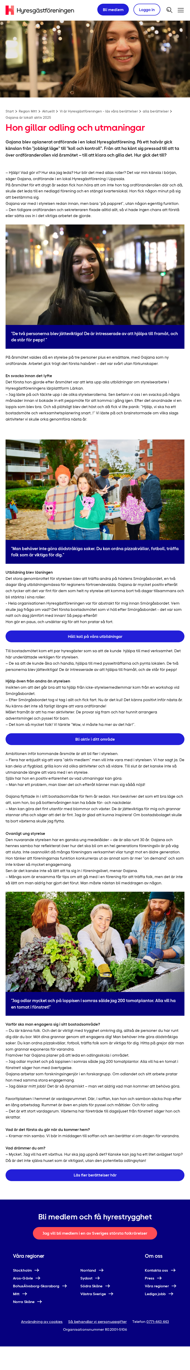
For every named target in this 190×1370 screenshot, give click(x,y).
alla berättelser (156, 111)
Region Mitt (28, 111)
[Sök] (169, 10)
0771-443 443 (157, 1321)
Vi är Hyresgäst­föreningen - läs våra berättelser (99, 111)
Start (10, 111)
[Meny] (180, 10)
